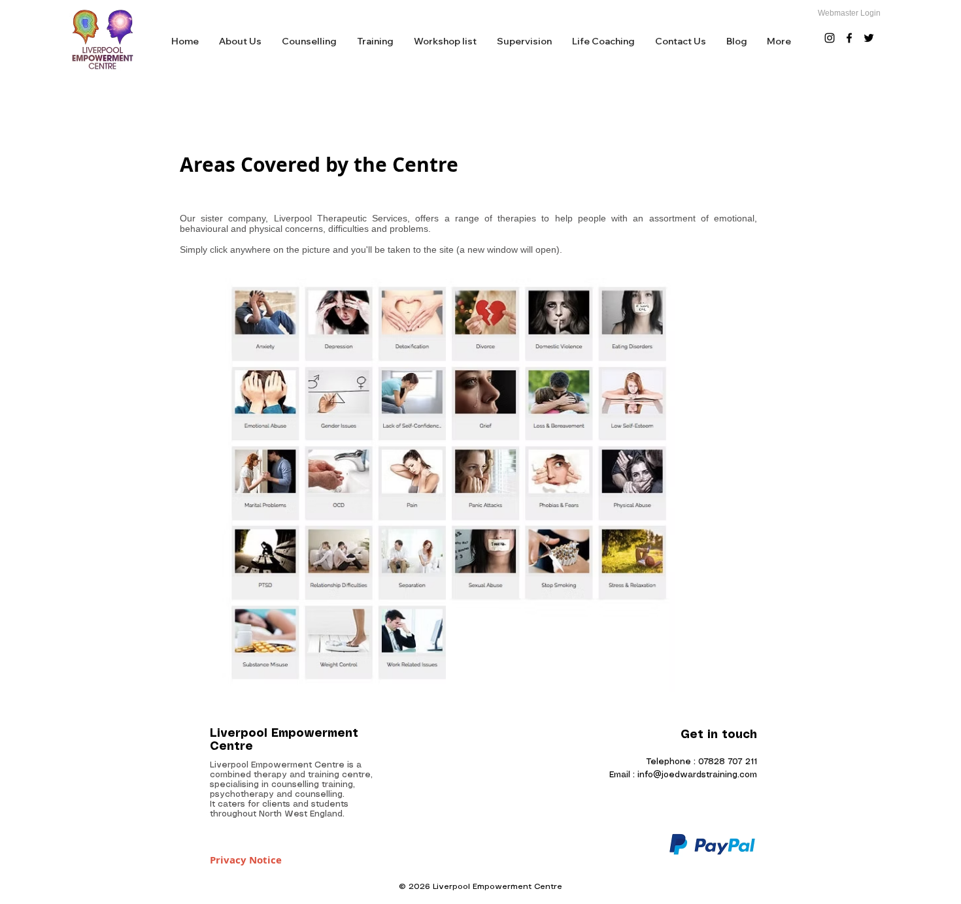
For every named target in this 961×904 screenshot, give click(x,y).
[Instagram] (829, 37)
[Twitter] (868, 37)
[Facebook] (849, 37)
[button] (308, 41)
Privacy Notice (246, 860)
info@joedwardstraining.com (697, 775)
